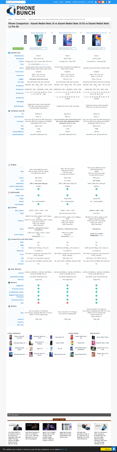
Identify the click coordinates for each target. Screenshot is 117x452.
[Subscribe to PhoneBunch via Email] (103, 2)
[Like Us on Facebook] (106, 2)
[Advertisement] (78, 10)
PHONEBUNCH (25, 10)
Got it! (107, 449)
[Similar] (43, 236)
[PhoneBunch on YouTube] (99, 2)
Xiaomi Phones (73, 333)
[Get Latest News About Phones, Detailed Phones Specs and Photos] (11, 10)
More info (64, 449)
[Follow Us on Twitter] (109, 2)
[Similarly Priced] (44, 64)
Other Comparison (13, 333)
